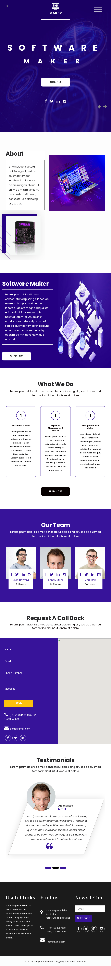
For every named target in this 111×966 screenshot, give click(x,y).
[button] (99, 106)
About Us (56, 82)
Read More (55, 491)
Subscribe (83, 918)
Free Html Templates (75, 961)
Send (18, 703)
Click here (16, 356)
